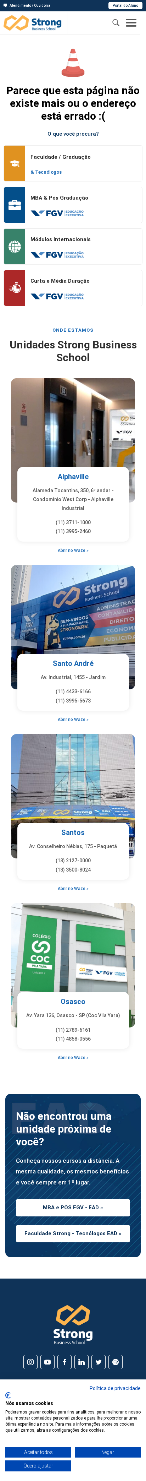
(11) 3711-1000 (73, 522)
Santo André (73, 663)
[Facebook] (64, 1362)
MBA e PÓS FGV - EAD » (73, 1207)
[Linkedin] (81, 1362)
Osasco (73, 1001)
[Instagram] (30, 1362)
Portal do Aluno (125, 5)
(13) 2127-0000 (73, 860)
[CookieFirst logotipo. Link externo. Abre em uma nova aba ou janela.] (8, 1395)
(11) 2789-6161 (73, 1030)
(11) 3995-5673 (73, 701)
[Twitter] (98, 1362)
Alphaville (73, 476)
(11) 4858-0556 (73, 1039)
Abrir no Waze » (73, 550)
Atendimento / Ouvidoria (30, 5)
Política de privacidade (115, 1388)
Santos (73, 832)
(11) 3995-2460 (73, 531)
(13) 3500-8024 (73, 870)
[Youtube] (47, 1362)
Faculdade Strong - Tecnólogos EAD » (73, 1233)
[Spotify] (115, 1362)
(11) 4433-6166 (73, 691)
